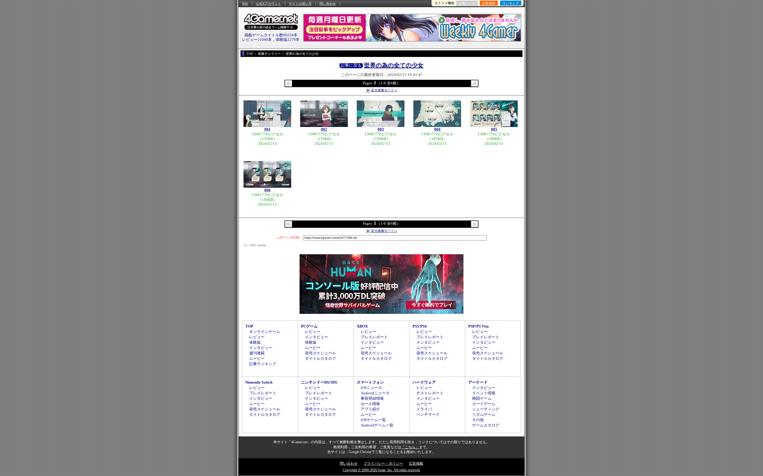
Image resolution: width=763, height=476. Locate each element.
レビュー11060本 (257, 39)
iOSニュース (371, 387)
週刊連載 (257, 353)
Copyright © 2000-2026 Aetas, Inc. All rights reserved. (382, 470)
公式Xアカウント (268, 3)
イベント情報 (483, 393)
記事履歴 (488, 3)
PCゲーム (309, 326)
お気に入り (467, 3)
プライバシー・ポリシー (383, 463)
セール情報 (370, 403)
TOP (249, 326)
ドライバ (424, 409)
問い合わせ (328, 3)
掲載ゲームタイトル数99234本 (270, 35)
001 (267, 129)
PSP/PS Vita (478, 326)
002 (324, 129)
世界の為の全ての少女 (394, 65)
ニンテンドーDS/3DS (319, 382)
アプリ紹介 (370, 409)
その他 (478, 420)
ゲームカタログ (485, 425)
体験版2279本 (288, 39)
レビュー (257, 337)
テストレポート (429, 393)
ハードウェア (424, 382)
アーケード (478, 382)
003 (381, 129)
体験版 (255, 342)
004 (437, 129)
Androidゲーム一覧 (377, 425)
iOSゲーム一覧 (373, 420)
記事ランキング (262, 364)
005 (494, 129)
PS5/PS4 (419, 326)
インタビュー (260, 347)
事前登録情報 (372, 398)
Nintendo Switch (258, 382)
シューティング (485, 409)
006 (267, 190)
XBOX (362, 326)
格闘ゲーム (481, 398)
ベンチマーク (428, 414)
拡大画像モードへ (384, 90)
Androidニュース (375, 393)
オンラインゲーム (264, 331)
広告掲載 (416, 463)
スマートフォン (370, 382)
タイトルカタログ (320, 358)
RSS (245, 3)
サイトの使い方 (300, 3)
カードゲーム (483, 403)
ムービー (257, 358)
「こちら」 (410, 447)
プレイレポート (374, 337)
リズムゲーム (483, 414)
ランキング (511, 3)
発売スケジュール (320, 353)
